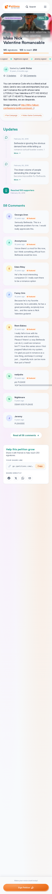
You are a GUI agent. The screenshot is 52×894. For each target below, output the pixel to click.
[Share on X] (16, 478)
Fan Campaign (11, 115)
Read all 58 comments (26, 435)
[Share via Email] (30, 478)
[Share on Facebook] (9, 478)
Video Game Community (31, 115)
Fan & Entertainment (13, 18)
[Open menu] (45, 7)
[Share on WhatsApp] (23, 478)
